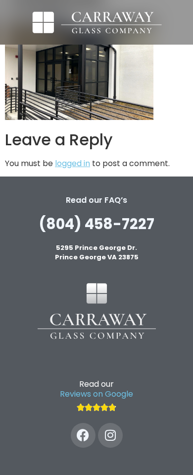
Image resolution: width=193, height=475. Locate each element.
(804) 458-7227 (96, 224)
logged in (72, 163)
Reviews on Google (96, 394)
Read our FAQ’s (96, 200)
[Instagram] (110, 435)
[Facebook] (83, 435)
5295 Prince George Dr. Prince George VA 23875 (97, 252)
